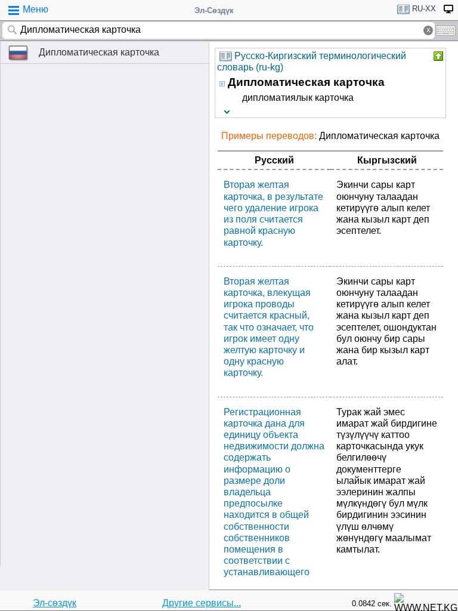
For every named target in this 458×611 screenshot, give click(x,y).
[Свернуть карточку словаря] (437, 56)
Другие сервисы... (201, 603)
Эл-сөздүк (54, 603)
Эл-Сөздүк (214, 10)
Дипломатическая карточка (99, 52)
